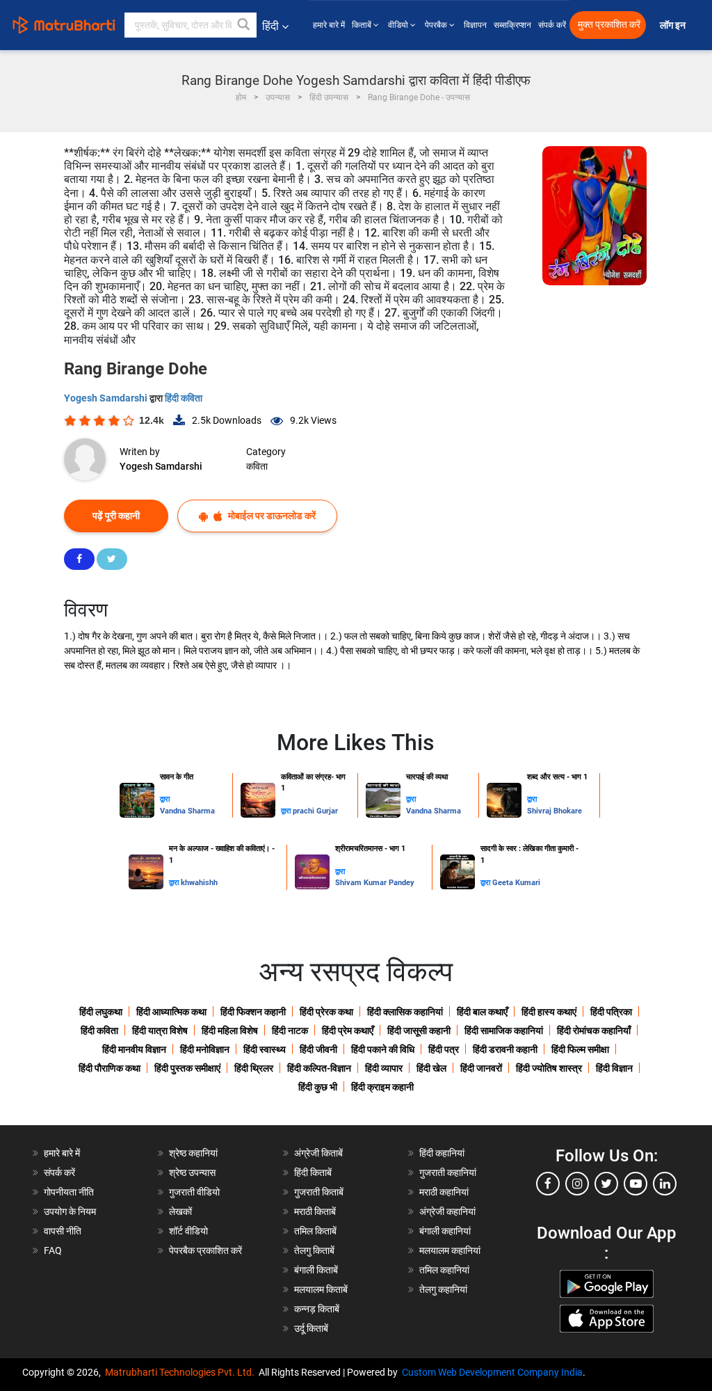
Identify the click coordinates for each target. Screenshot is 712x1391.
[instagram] (577, 1183)
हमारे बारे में (329, 25)
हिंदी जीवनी (318, 1049)
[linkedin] (665, 1183)
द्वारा (165, 799)
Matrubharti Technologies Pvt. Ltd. (182, 1372)
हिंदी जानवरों (481, 1068)
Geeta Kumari (516, 882)
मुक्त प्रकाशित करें (609, 24)
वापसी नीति (62, 1231)
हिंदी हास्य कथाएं (548, 1011)
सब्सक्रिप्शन (512, 25)
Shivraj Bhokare (554, 811)
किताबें (362, 25)
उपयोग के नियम (70, 1211)
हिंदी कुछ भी (317, 1086)
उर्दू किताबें (311, 1328)
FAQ (53, 1250)
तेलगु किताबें (314, 1250)
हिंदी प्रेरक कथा (326, 1011)
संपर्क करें (552, 25)
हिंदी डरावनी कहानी (505, 1049)
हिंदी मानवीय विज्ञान (134, 1049)
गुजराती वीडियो (194, 1192)
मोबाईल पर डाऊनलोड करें (271, 515)
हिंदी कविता (183, 398)
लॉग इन (674, 25)
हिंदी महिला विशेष (230, 1030)
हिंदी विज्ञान (614, 1068)
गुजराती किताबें (318, 1192)
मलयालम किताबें (321, 1289)
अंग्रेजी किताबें (318, 1153)
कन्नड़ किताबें (316, 1308)
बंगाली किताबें (316, 1269)
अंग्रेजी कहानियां (447, 1211)
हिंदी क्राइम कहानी (382, 1086)
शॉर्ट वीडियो (188, 1231)
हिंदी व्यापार (384, 1068)
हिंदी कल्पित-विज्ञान (319, 1068)
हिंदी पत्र (443, 1049)
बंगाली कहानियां (445, 1231)
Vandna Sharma (187, 811)
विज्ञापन (475, 25)
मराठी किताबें (315, 1211)
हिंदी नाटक (290, 1030)
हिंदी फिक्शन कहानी (253, 1011)
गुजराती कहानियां (447, 1172)
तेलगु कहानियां (443, 1289)
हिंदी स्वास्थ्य (264, 1049)
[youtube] (635, 1183)
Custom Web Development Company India (492, 1372)
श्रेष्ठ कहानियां (193, 1153)
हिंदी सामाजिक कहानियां (503, 1030)
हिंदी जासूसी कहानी (419, 1030)
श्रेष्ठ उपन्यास (192, 1172)
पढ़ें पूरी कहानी (116, 515)
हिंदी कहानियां (441, 1153)
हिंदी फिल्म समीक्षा (580, 1049)
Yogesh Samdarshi (106, 398)
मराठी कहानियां (444, 1192)
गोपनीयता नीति (69, 1192)
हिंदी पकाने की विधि (382, 1049)
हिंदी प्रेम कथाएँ (347, 1030)
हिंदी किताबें (313, 1172)
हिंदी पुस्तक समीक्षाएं (187, 1068)
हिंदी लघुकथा (100, 1011)
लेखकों (180, 1211)
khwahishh (199, 882)
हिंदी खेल (431, 1068)
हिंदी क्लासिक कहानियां (405, 1011)
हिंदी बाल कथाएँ (482, 1011)
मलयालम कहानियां (449, 1250)
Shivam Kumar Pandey (374, 882)
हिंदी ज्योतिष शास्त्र (549, 1068)
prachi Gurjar (315, 811)
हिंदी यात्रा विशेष (160, 1030)
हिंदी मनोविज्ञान (204, 1049)
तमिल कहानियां (444, 1269)
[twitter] (606, 1183)
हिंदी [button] (270, 26)
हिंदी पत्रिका (611, 1011)
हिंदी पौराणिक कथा (109, 1068)
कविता (257, 466)
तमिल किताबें (315, 1231)
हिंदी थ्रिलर (253, 1068)
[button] (244, 25)
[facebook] (548, 1183)
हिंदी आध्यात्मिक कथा (171, 1011)
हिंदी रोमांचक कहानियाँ (594, 1030)
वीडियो (399, 25)
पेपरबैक (437, 25)
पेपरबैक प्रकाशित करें (205, 1250)
